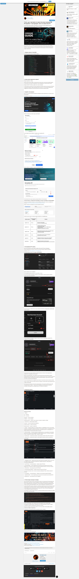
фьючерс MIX (71, 56)
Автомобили (71, 47)
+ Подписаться (52, 20)
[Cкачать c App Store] (46, 568)
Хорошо (50, 1)
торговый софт (32, 550)
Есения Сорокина (71, 64)
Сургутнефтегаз (71, 12)
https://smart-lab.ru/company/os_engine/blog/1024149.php (33, 541)
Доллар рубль (71, 26)
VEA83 (69, 7)
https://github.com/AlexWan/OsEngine (33, 543)
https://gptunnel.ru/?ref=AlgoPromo (35, 250)
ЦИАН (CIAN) (71, 71)
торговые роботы (27, 550)
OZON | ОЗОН (71, 17)
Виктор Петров (71, 48)
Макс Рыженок (71, 31)
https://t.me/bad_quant (36, 545)
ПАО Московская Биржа (31, 575)
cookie (47, 1)
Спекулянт (70, 18)
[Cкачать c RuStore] (33, 568)
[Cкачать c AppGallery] (39, 568)
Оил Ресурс (71, 6)
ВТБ (69, 39)
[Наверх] (57, 574)
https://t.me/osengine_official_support (37, 544)
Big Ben (70, 40)
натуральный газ (72, 63)
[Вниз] (57, 577)
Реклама (31, 573)
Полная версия (36, 573)
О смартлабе (27, 573)
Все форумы (72, 79)
